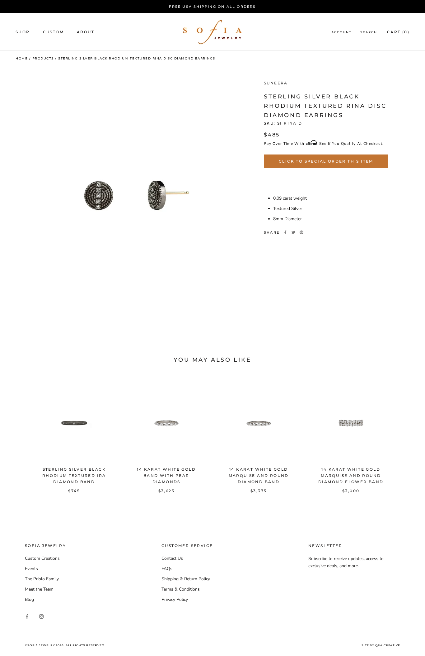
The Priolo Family (42, 579)
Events (31, 569)
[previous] (19, 433)
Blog (29, 599)
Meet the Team (39, 589)
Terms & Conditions (180, 589)
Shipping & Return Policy (185, 579)
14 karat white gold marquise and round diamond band (259, 475)
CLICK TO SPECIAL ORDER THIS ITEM (326, 161)
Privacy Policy (174, 599)
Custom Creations (42, 558)
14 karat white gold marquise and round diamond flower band (351, 475)
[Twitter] (293, 232)
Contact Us (172, 558)
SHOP (23, 32)
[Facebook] (285, 232)
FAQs (166, 569)
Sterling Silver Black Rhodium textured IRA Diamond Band (74, 475)
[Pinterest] (301, 232)
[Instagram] (41, 616)
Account (341, 32)
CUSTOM (53, 32)
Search (368, 32)
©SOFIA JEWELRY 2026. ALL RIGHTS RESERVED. (65, 645)
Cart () (398, 32)
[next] (406, 433)
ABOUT (85, 32)
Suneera (276, 83)
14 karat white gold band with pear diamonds (166, 475)
